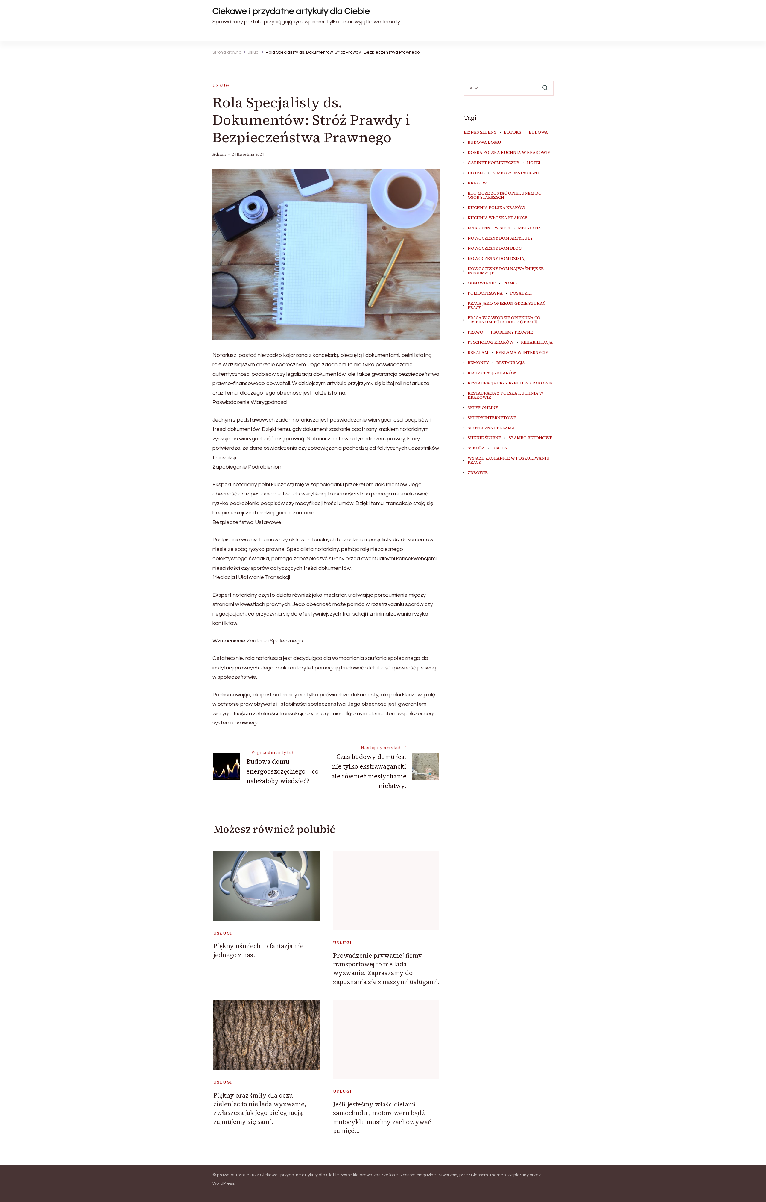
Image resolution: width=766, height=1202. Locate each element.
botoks (512, 132)
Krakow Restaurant (516, 173)
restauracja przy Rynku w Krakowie (510, 383)
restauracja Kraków (492, 373)
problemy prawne (512, 332)
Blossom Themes (488, 1175)
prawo (475, 332)
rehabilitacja (537, 342)
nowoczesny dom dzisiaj (497, 259)
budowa (538, 132)
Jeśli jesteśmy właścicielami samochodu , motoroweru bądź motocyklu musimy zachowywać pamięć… (382, 1117)
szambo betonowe (530, 438)
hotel (534, 163)
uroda (499, 448)
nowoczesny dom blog (495, 248)
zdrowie (478, 473)
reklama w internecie (522, 353)
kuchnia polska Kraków (496, 208)
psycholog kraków (490, 342)
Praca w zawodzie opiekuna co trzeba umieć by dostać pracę (504, 320)
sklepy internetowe (492, 418)
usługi (221, 85)
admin (219, 154)
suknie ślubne (484, 438)
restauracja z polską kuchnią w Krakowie (505, 395)
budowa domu (484, 142)
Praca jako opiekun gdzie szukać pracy (506, 305)
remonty (478, 363)
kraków (477, 183)
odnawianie (482, 283)
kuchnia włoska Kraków (497, 218)
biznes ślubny (480, 132)
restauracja (510, 363)
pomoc (511, 283)
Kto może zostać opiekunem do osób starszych (505, 195)
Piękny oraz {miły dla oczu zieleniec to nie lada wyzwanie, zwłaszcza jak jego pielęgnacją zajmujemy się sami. (259, 1108)
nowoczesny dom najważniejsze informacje (506, 271)
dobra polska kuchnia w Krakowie (509, 153)
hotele (476, 173)
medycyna (529, 228)
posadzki (521, 293)
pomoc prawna (485, 293)
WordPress (223, 1183)
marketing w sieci (489, 228)
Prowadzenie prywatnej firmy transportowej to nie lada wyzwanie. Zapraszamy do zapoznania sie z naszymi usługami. (386, 968)
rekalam (478, 353)
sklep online (483, 408)
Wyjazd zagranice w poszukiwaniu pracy (509, 460)
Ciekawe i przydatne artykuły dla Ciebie (291, 11)
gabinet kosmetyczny (493, 163)
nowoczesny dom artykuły (500, 238)
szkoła (476, 448)
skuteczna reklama (491, 428)
